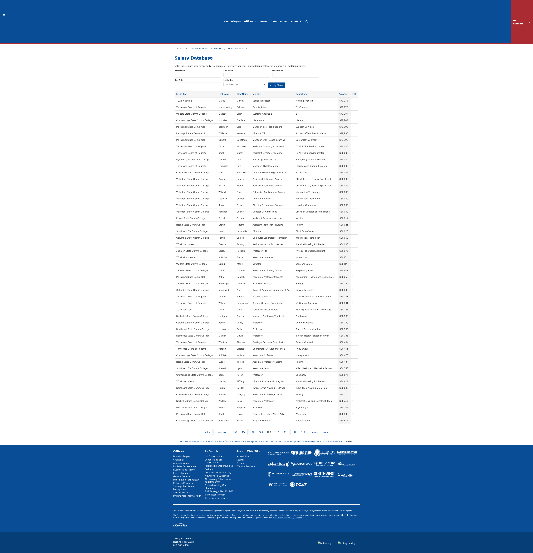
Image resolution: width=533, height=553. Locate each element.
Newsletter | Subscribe (217, 475)
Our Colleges (232, 21)
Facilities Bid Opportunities (219, 465)
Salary (342, 94)
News (263, 21)
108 (261, 432)
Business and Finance (184, 469)
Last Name (228, 70)
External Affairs (181, 473)
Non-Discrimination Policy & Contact (287, 517)
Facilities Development (185, 466)
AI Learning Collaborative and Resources (218, 480)
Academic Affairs (181, 463)
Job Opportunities (214, 456)
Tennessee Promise (215, 494)
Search (240, 459)
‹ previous (220, 432)
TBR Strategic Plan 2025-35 (219, 491)
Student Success (181, 492)
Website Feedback (246, 466)
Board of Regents (182, 456)
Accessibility (243, 456)
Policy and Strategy (183, 483)
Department (278, 70)
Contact (296, 21)
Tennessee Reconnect (216, 498)
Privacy (240, 463)
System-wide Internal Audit (187, 495)
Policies (209, 469)
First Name (180, 70)
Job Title (179, 80)
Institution (228, 80)
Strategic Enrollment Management (184, 488)
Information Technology (186, 479)
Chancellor (178, 459)
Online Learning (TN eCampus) (215, 487)
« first (208, 432)
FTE (354, 94)
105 (235, 432)
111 (286, 432)
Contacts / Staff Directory (218, 472)
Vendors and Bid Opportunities (213, 461)
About (284, 21)
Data (274, 21)
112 (294, 432)
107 (252, 432)
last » (325, 432)
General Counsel (181, 476)
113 (303, 432)
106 (244, 432)
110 (277, 432)
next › (315, 432)
